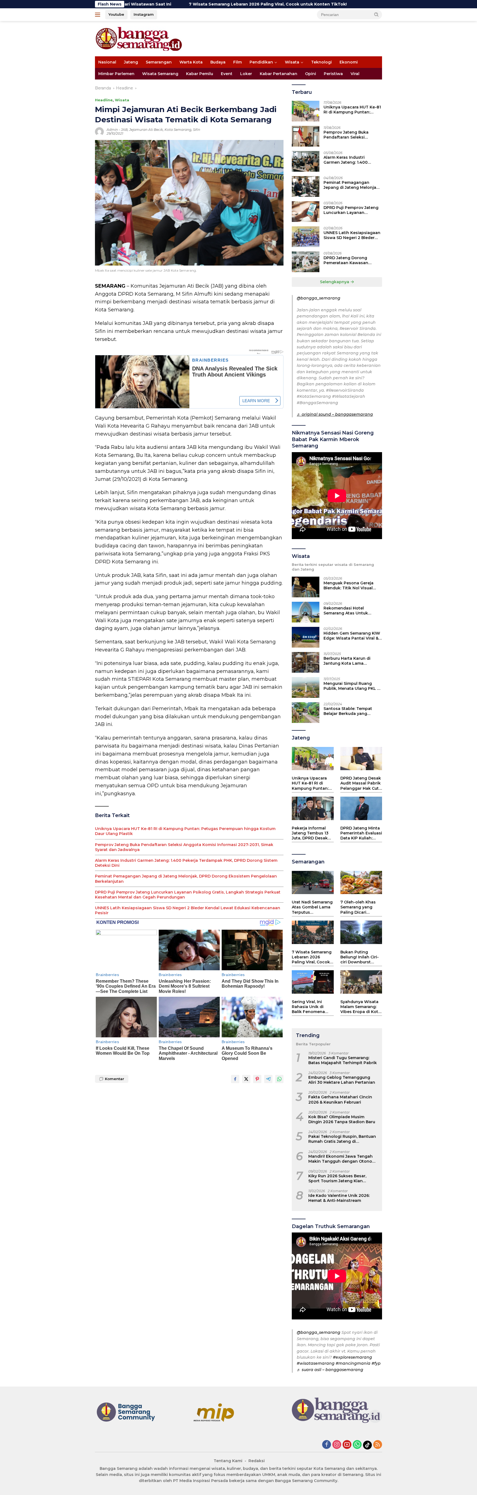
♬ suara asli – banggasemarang (330, 1369)
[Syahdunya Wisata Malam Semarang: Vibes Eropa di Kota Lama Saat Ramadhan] (361, 982)
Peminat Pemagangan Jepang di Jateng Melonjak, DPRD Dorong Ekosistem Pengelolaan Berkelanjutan (186, 879)
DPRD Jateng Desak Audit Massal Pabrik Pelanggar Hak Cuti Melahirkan (360, 783)
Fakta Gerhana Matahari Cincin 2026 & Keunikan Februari (340, 1099)
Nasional (107, 62)
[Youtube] (347, 1445)
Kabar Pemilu (199, 73)
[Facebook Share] (235, 1079)
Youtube (116, 14)
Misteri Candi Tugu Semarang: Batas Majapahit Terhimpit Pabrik (342, 1060)
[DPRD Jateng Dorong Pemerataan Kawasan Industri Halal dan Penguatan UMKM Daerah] (305, 261)
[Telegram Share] (268, 1079)
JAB (124, 130)
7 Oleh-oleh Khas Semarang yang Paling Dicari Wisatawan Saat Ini (360, 907)
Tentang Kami (228, 1460)
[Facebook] (326, 1445)
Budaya (218, 62)
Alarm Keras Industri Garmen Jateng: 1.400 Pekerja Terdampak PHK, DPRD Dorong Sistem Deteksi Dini (186, 863)
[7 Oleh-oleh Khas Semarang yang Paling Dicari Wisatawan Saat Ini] (361, 882)
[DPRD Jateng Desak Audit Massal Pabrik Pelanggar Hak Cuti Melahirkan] (361, 758)
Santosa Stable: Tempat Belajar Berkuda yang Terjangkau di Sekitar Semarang (348, 711)
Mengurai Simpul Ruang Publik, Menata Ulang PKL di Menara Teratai (352, 686)
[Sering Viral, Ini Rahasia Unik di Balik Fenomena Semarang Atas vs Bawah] (312, 982)
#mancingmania (353, 1363)
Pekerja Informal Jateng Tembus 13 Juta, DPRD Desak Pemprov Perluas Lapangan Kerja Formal (310, 833)
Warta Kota (191, 62)
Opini (310, 73)
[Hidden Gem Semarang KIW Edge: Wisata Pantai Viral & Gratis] (305, 637)
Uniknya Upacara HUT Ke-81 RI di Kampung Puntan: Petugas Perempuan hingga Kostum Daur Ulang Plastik (185, 831)
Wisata (292, 62)
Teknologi (321, 62)
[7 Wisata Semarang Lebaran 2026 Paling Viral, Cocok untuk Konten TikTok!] (312, 932)
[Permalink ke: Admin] (99, 131)
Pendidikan (261, 62)
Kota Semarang (178, 130)
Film (237, 62)
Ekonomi (349, 62)
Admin (112, 130)
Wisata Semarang (160, 73)
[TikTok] (367, 1445)
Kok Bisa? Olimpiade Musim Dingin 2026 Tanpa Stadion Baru (341, 1119)
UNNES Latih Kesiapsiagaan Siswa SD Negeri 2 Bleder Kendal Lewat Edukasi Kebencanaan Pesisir (187, 910)
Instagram (144, 14)
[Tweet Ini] (246, 1079)
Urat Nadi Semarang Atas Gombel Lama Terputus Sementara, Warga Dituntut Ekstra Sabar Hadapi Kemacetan (312, 907)
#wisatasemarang (316, 1363)
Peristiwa (333, 73)
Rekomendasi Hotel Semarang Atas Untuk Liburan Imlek (346, 611)
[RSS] (377, 1445)
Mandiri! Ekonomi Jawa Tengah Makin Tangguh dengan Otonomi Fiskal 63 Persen (342, 1159)
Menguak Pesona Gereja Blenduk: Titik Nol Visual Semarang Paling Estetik (348, 585)
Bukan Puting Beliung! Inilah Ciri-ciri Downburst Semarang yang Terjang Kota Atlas (359, 957)
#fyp (376, 1363)
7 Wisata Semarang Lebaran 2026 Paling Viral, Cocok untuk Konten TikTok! (198, 4)
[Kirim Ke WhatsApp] (279, 1079)
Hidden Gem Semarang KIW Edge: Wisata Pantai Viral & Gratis (352, 636)
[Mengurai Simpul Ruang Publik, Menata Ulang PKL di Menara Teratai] (305, 687)
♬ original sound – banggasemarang (335, 414)
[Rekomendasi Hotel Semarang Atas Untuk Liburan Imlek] (305, 612)
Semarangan (159, 62)
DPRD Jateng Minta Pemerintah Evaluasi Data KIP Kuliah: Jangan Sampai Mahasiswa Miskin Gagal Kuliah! (361, 833)
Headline (104, 100)
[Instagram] (336, 1445)
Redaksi (256, 1460)
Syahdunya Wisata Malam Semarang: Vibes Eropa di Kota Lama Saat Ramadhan (360, 1006)
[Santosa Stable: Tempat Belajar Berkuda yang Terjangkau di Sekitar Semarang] (305, 712)
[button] (376, 14)
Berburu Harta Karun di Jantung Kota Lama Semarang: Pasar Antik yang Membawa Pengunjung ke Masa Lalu (352, 661)
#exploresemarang (352, 1357)
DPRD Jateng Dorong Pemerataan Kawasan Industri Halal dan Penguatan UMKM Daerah (350, 260)
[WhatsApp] (357, 1445)
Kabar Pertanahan (278, 73)
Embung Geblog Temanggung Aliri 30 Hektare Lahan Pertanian (341, 1080)
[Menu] (98, 14)
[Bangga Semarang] (138, 38)
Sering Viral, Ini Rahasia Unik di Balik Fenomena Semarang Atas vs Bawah (310, 1006)
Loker (246, 73)
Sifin (196, 130)
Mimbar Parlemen (116, 73)
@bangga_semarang (318, 298)
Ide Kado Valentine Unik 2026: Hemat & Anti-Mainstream (339, 1198)
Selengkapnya (335, 281)
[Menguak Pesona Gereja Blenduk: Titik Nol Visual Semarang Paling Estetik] (305, 587)
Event (226, 73)
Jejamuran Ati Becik (146, 130)
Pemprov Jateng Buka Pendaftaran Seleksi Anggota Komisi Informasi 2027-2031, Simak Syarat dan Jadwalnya (184, 847)
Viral (355, 73)
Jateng (131, 62)
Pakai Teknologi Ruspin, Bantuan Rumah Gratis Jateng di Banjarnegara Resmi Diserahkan (342, 1139)
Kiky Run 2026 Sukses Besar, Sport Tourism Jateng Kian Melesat (337, 1178)
